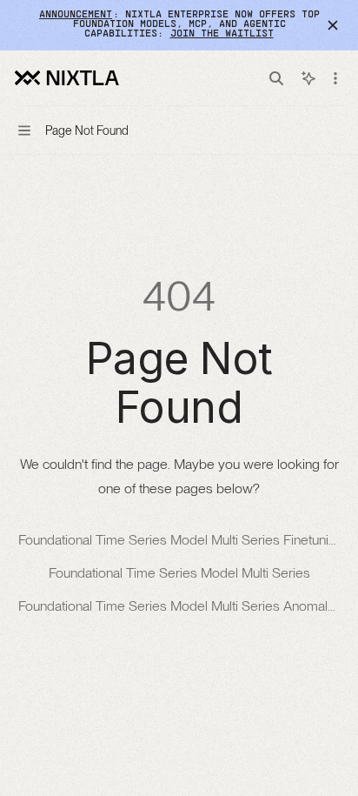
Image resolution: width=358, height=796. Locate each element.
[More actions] (335, 78)
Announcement (75, 15)
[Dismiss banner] (333, 25)
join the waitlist (222, 34)
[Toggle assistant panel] (308, 78)
